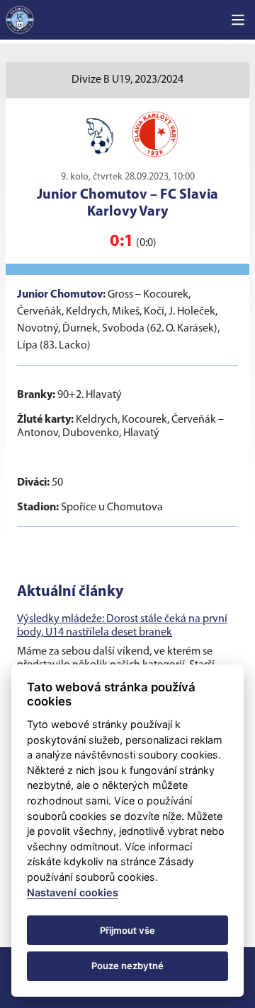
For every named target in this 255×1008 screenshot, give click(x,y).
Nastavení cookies (72, 892)
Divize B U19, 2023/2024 (127, 80)
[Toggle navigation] (238, 19)
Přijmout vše (127, 930)
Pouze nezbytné (127, 965)
